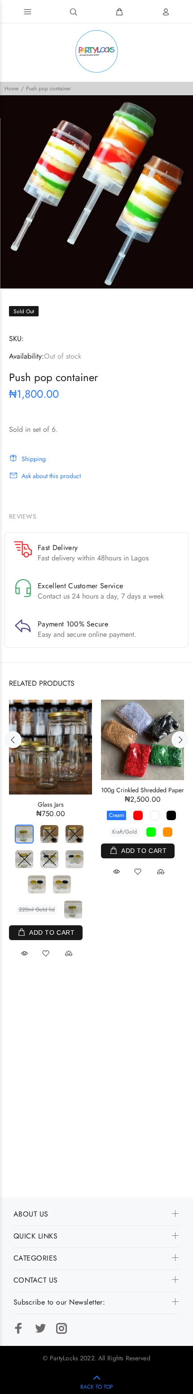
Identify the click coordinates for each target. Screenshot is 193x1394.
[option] (96, 192)
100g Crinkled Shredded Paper (142, 790)
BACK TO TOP (96, 1387)
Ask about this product (51, 475)
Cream (116, 815)
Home (11, 88)
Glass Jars (51, 804)
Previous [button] (13, 739)
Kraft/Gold (124, 832)
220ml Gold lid (37, 910)
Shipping (34, 458)
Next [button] (180, 739)
